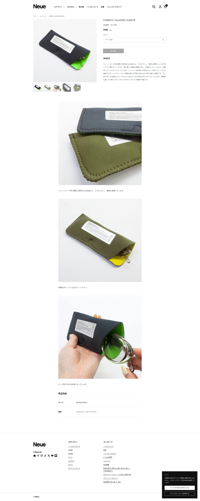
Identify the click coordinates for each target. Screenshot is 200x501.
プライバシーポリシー (110, 478)
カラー (105, 35)
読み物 (81, 7)
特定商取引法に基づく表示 (112, 482)
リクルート (107, 461)
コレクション (42, 16)
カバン (70, 457)
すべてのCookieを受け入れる (179, 488)
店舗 (102, 7)
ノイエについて (92, 7)
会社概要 (106, 464)
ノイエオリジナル (74, 446)
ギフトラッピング (74, 468)
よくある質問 (107, 457)
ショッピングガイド (114, 7)
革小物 (70, 453)
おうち (70, 464)
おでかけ (71, 461)
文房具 (70, 450)
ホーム (35, 16)
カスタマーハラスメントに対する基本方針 (117, 474)
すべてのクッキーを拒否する (179, 493)
